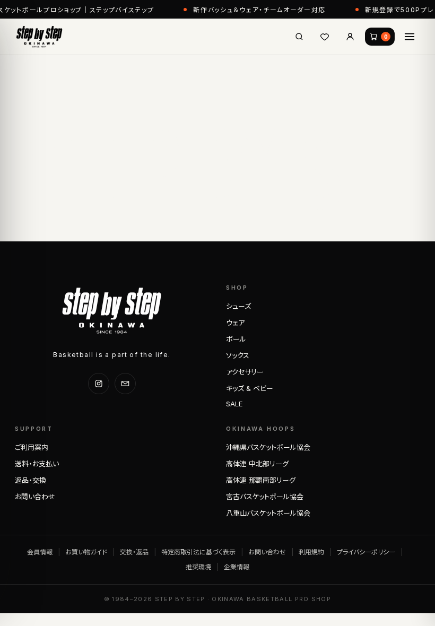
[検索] (299, 36)
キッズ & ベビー (249, 388)
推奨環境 (198, 567)
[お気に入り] (324, 36)
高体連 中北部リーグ (257, 463)
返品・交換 (30, 480)
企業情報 (236, 567)
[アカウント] (350, 36)
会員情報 (40, 552)
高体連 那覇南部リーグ (260, 480)
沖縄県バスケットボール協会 (268, 447)
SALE (234, 403)
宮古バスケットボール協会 (264, 496)
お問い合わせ (35, 496)
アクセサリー (245, 372)
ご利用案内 (31, 447)
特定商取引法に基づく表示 (198, 552)
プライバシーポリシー (366, 552)
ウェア (235, 322)
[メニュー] (409, 36)
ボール (236, 339)
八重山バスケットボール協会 (268, 513)
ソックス (237, 355)
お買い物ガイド (86, 552)
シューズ (238, 306)
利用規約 (311, 552)
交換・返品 (134, 552)
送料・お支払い (37, 463)
